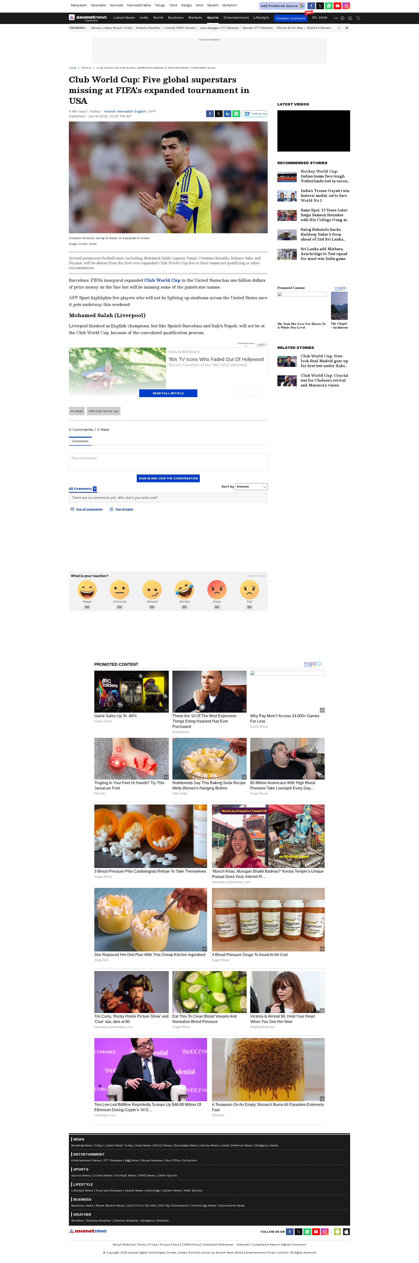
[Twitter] (320, 5)
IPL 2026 (319, 17)
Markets (195, 17)
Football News (125, 1175)
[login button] (343, 18)
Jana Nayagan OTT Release (219, 28)
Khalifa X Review (319, 28)
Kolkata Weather (148, 28)
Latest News (124, 17)
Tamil (173, 5)
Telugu (160, 5)
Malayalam (79, 5)
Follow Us (259, 113)
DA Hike (150, 1205)
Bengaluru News (266, 1145)
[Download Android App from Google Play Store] (337, 1231)
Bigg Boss (132, 1160)
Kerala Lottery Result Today (111, 28)
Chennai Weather (126, 1220)
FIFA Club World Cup (104, 411)
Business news (82, 1205)
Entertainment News (86, 1160)
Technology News (203, 1205)
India (144, 17)
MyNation (229, 5)
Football (77, 411)
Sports (213, 17)
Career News (171, 1190)
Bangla (186, 5)
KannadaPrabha (139, 5)
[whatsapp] (329, 5)
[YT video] (337, 5)
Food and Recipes (109, 1190)
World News (163, 1145)
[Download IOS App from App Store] (346, 1231)
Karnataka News (186, 1145)
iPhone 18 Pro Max (290, 28)
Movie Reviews (152, 1160)
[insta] (346, 5)
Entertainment (236, 17)
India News (143, 1145)
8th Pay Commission (173, 1205)
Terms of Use (147, 1244)
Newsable (98, 5)
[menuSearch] (358, 18)
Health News (134, 1190)
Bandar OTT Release (258, 28)
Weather (77, 1220)
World (158, 17)
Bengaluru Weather (155, 1220)
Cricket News (102, 1175)
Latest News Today (119, 1145)
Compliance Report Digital (271, 1244)
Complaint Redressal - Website (225, 1244)
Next (346, 28)
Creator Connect (290, 18)
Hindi (199, 5)
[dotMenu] (336, 18)
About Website (124, 1244)
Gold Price (134, 1205)
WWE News (147, 1175)
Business (176, 17)
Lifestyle (261, 17)
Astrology (153, 1190)
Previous (339, 28)
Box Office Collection (181, 1160)
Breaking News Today (86, 1145)
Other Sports (167, 1175)
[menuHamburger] (350, 18)
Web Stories (193, 1190)
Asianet (87, 1231)
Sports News (80, 1175)
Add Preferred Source (279, 6)
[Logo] (89, 18)
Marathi (212, 5)
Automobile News (232, 1205)
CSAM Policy (191, 1244)
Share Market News (110, 1205)
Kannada (116, 5)
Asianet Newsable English (125, 111)
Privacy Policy (169, 1244)
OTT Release (113, 1160)
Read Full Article (168, 393)
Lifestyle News (82, 1190)
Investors (299, 1244)
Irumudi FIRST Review (180, 28)
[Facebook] (311, 5)
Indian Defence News (236, 1145)
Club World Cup (163, 280)
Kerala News (210, 1145)
